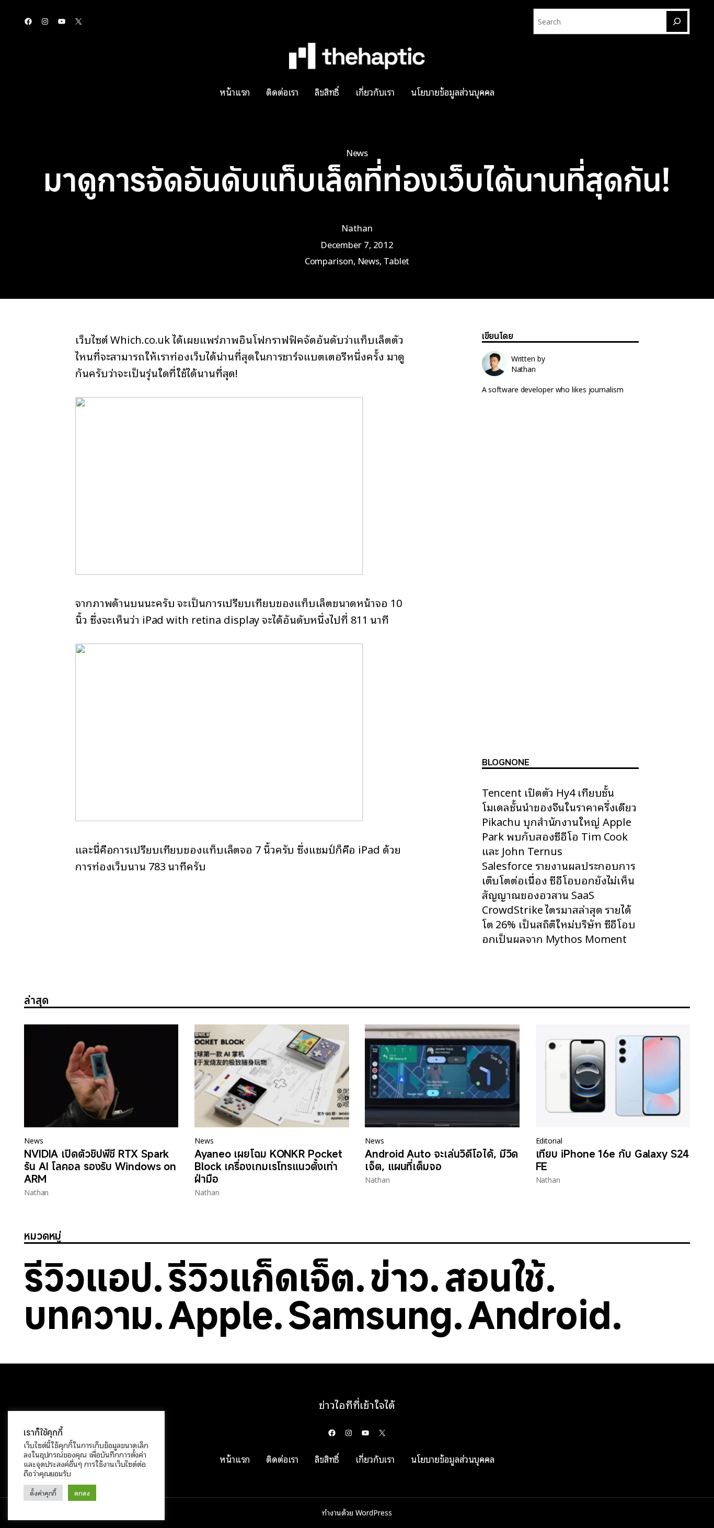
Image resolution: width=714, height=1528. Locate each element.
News (357, 152)
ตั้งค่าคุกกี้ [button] (43, 1492)
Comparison (329, 260)
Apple (220, 1314)
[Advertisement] (560, 584)
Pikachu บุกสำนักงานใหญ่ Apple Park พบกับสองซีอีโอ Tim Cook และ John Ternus (557, 836)
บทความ (88, 1314)
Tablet (396, 260)
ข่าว (399, 1276)
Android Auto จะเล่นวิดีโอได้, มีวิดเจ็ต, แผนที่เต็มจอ (441, 1160)
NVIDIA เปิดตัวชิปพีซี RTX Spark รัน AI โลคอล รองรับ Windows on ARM (100, 1166)
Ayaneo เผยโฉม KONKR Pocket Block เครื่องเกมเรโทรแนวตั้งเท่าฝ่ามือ (268, 1166)
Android (540, 1314)
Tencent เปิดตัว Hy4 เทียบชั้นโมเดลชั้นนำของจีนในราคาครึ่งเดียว (559, 799)
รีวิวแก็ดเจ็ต (261, 1276)
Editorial (549, 1140)
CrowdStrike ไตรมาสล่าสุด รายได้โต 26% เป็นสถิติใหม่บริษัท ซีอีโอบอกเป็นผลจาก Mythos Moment (559, 924)
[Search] (676, 21)
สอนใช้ (495, 1276)
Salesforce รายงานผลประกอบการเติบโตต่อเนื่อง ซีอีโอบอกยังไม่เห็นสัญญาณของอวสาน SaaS (559, 880)
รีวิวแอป (88, 1276)
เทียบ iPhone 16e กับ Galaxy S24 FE (612, 1160)
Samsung (370, 1314)
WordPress (373, 1512)
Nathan (356, 227)
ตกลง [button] (82, 1492)
